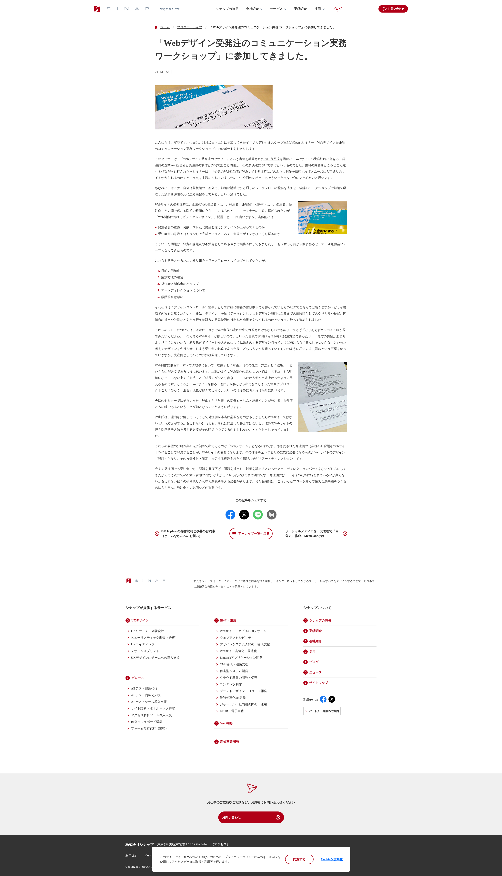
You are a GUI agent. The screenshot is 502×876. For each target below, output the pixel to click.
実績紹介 (300, 8)
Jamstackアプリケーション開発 (241, 657)
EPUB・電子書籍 (232, 711)
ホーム (165, 27)
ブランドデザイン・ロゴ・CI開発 (243, 691)
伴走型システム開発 (234, 671)
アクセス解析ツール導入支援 (151, 715)
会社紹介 (252, 8)
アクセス (220, 844)
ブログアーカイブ (189, 27)
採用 (318, 8)
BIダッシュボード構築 (146, 721)
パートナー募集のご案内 (324, 711)
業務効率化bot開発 (233, 697)
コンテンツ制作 (231, 684)
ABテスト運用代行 (144, 688)
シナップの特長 (227, 8)
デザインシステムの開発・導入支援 (245, 644)
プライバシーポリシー (239, 857)
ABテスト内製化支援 (146, 695)
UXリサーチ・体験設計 (147, 631)
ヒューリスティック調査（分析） (154, 637)
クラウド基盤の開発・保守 (238, 677)
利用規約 (131, 855)
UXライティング (143, 644)
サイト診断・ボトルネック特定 (153, 708)
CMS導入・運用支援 (234, 664)
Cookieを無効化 (332, 859)
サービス (276, 8)
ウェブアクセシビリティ (237, 637)
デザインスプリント (145, 651)
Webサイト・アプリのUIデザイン (243, 631)
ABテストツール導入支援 (149, 701)
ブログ (337, 8)
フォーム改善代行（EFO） (149, 728)
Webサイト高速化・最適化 (238, 651)
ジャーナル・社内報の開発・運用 (243, 704)
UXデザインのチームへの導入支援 (155, 657)
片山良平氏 (272, 159)
